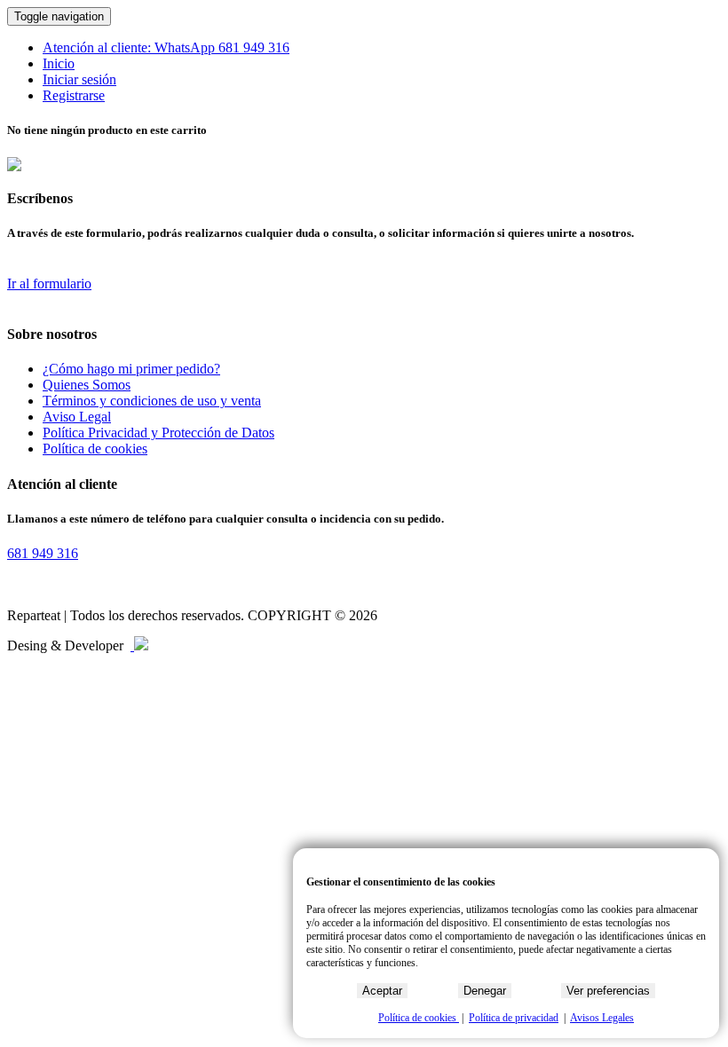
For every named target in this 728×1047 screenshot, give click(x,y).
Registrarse (74, 95)
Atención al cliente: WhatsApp (130, 47)
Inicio (59, 63)
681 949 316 (253, 47)
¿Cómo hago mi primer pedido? (131, 368)
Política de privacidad (513, 1018)
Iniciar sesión (79, 79)
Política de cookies (95, 448)
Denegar (484, 990)
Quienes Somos (87, 384)
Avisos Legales (602, 1018)
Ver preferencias (608, 990)
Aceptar (382, 990)
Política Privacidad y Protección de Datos (158, 432)
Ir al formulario (49, 283)
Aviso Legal (77, 416)
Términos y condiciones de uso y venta (152, 400)
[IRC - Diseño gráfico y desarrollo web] (139, 645)
